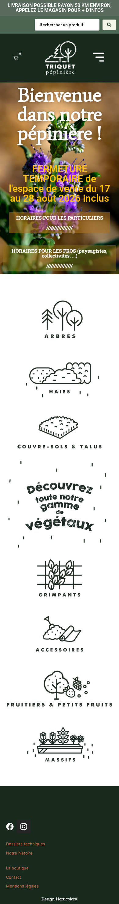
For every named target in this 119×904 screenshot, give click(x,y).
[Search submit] (109, 25)
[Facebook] (10, 826)
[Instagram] (24, 826)
